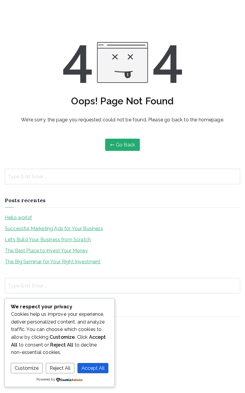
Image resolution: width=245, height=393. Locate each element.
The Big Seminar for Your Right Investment (53, 261)
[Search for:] (122, 176)
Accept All (93, 368)
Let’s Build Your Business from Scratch (48, 239)
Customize (27, 368)
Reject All (60, 368)
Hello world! (18, 217)
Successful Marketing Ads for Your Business (54, 228)
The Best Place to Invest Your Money (46, 250)
